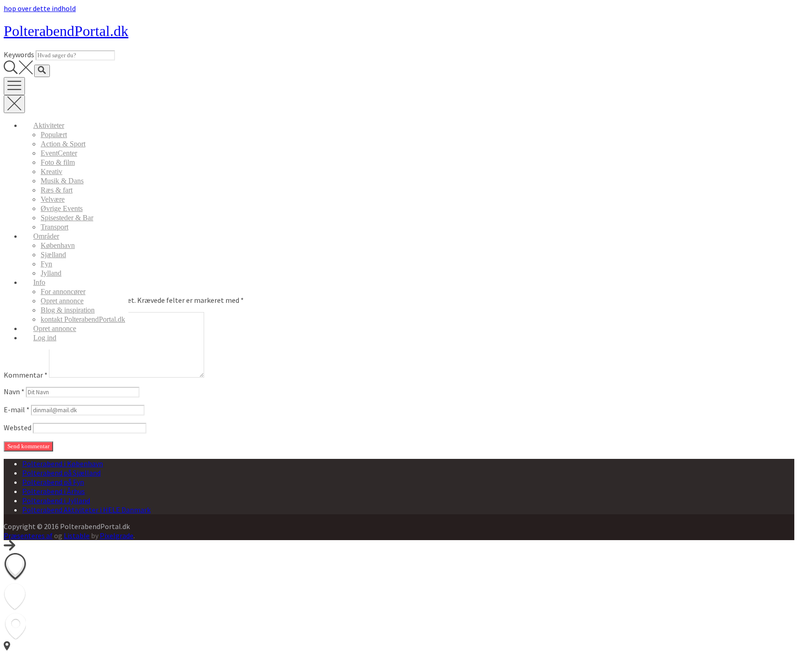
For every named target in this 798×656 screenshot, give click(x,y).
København (58, 245)
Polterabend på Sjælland (61, 472)
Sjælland (53, 255)
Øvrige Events (62, 208)
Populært (54, 134)
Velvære (53, 199)
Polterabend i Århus (53, 491)
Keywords (19, 54)
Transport (54, 227)
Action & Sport (63, 144)
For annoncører (63, 291)
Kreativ (51, 171)
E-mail (17, 409)
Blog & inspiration (68, 310)
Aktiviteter (48, 125)
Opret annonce (62, 301)
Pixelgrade (116, 535)
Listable (77, 535)
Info (39, 282)
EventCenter (59, 153)
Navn (14, 391)
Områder (46, 236)
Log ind (44, 338)
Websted (17, 427)
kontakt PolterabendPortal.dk (83, 319)
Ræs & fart (57, 190)
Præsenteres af (28, 535)
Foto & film (58, 162)
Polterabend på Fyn (53, 482)
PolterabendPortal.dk (66, 31)
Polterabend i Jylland (56, 500)
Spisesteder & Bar (67, 218)
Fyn (46, 264)
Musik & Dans (62, 181)
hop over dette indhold (40, 8)
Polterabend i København (62, 463)
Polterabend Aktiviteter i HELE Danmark (86, 509)
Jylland (51, 273)
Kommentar (26, 374)
